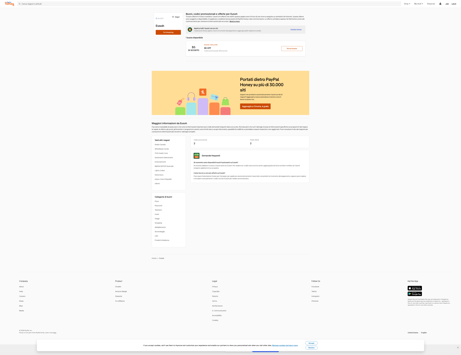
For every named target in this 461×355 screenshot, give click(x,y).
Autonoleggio (160, 231)
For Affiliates (120, 301)
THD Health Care (161, 153)
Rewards (431, 4)
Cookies (215, 320)
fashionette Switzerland (164, 157)
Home (154, 258)
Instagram (315, 296)
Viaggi (157, 219)
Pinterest (315, 301)
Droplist (118, 287)
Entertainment (160, 162)
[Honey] (9, 4)
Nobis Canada (160, 144)
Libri (156, 236)
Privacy (215, 287)
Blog (21, 306)
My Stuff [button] (417, 4)
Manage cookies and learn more (285, 345)
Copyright (216, 291)
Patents (215, 296)
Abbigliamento (160, 227)
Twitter (314, 291)
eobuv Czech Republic (163, 179)
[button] (417, 332)
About (21, 287)
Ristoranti (158, 206)
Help (21, 291)
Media (21, 311)
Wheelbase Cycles (162, 149)
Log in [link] (454, 4)
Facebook (315, 287)
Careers (22, 296)
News (21, 301)
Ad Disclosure (217, 306)
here (54, 333)
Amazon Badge (121, 291)
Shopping (158, 223)
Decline (311, 348)
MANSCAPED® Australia (164, 166)
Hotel (157, 214)
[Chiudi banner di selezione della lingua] (458, 347)
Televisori (158, 210)
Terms (214, 301)
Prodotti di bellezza (162, 240)
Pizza (157, 201)
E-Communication (219, 311)
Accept (311, 343)
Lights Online (160, 170)
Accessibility (217, 315)
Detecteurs (159, 175)
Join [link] (447, 4)
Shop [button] (406, 4)
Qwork (157, 183)
